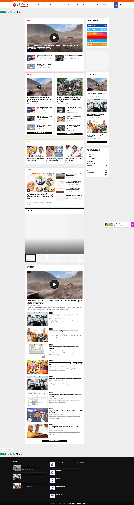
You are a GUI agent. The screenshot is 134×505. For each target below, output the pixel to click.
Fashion (29, 75)
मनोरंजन (83, 5)
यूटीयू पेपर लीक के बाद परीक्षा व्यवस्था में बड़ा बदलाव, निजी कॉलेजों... (74, 174)
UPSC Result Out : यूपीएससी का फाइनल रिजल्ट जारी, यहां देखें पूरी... (73, 189)
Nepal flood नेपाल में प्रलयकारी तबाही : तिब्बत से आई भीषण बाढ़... (96, 94)
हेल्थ (78, 5)
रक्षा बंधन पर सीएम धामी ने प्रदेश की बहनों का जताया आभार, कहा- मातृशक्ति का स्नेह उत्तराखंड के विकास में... (34, 484)
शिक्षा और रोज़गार (71, 5)
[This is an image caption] (54, 234)
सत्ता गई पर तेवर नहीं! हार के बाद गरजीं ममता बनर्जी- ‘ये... (73, 159)
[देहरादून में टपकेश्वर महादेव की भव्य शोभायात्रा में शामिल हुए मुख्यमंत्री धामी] (37, 367)
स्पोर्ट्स (96, 5)
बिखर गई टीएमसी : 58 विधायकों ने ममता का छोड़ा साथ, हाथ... (35, 159)
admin (29, 200)
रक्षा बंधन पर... (58, 479)
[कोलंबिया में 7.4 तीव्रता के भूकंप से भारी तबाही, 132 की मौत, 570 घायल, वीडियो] (31, 66)
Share (19, 12)
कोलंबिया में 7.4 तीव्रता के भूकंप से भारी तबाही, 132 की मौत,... (44, 65)
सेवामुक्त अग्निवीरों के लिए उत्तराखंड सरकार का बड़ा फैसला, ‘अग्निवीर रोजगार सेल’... (65, 412)
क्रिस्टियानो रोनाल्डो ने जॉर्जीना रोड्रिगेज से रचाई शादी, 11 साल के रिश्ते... (73, 56)
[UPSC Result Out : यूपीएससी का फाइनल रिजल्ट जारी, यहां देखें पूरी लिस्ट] (60, 190)
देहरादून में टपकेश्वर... (60, 494)
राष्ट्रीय (43, 5)
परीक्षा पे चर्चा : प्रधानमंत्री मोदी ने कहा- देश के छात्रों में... (74, 196)
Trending (71, 20)
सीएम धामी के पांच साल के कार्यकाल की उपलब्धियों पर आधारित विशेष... (64, 316)
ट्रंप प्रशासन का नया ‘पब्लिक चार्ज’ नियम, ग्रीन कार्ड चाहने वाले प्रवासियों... (44, 56)
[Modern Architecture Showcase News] (52, 258)
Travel (29, 170)
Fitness (59, 75)
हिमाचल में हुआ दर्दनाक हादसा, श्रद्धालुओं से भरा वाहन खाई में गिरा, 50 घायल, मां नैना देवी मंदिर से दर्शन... (69, 99)
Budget (58, 20)
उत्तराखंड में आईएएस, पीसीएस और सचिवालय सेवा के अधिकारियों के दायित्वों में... (65, 396)
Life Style (30, 20)
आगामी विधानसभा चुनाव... (61, 486)
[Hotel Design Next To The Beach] (41, 258)
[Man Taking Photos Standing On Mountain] (63, 258)
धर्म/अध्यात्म (90, 5)
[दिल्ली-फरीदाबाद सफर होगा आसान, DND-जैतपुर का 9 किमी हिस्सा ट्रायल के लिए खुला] (61, 128)
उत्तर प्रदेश (57, 5)
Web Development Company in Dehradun (78, 503)
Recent (62, 20)
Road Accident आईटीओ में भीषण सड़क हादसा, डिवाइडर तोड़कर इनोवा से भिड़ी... (74, 109)
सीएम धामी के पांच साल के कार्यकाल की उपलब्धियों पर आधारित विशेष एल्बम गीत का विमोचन (33, 475)
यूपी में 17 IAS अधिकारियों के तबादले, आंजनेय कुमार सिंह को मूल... (74, 117)
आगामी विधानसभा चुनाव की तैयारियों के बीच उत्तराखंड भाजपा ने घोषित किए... (64, 348)
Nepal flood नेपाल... (60, 463)
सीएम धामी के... (59, 471)
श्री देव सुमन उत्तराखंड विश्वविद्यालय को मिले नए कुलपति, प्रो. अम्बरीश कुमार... (73, 182)
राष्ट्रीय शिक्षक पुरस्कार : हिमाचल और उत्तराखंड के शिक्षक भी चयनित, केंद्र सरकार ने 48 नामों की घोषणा (40, 196)
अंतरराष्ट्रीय (37, 5)
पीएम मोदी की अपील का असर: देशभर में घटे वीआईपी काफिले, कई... (54, 159)
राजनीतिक (50, 5)
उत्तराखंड (63, 5)
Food (28, 142)
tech (67, 20)
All (54, 20)
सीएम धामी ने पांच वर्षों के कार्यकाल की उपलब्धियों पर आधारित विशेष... (65, 379)
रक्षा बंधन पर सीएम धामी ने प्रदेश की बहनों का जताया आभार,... (64, 331)
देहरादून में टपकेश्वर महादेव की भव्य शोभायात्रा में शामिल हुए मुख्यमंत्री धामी (65, 364)
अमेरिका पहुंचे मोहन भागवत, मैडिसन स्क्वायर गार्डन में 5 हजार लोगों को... (65, 428)
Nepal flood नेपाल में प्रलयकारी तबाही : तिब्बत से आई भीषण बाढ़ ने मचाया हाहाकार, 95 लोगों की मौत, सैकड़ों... (53, 47)
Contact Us (103, 5)
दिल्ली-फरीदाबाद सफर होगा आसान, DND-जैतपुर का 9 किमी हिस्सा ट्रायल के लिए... (74, 127)
